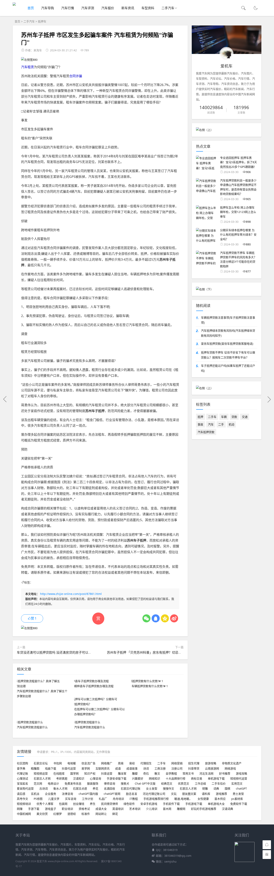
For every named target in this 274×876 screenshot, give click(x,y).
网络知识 (154, 778)
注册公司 (177, 768)
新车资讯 (127, 8)
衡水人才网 (60, 788)
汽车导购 (47, 8)
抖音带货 (193, 768)
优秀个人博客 (45, 804)
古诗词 (43, 788)
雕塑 (135, 773)
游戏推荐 (221, 794)
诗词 (146, 768)
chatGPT (241, 788)
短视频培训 (24, 804)
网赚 (19, 809)
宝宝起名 (22, 783)
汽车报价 (107, 8)
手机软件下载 (171, 804)
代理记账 (22, 773)
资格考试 (84, 809)
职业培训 (67, 809)
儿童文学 (53, 799)
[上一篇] (5, 399)
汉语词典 (227, 809)
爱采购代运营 (25, 788)
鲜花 (115, 814)
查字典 (21, 768)
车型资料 (147, 8)
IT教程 (134, 799)
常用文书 (188, 773)
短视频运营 (41, 773)
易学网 (85, 768)
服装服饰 (92, 783)
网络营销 (177, 763)
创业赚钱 (78, 804)
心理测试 (22, 778)
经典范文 (166, 783)
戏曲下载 (50, 768)
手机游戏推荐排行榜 (156, 799)
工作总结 (200, 783)
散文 (157, 773)
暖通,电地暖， (183, 799)
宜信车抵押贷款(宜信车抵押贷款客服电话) (227, 343)
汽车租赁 (27, 67)
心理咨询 (95, 778)
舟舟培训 (118, 799)
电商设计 (53, 783)
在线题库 (59, 773)
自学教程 (171, 773)
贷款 (234, 417)
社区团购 (22, 763)
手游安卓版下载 (116, 778)
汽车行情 (67, 8)
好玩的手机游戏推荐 (203, 809)
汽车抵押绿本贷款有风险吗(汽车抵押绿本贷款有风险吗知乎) (228, 333)
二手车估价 (219, 783)
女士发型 (151, 788)
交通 (245, 417)
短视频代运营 (238, 778)
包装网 (63, 804)
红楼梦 (57, 814)
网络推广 (106, 763)
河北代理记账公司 (154, 794)
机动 (231, 424)
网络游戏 (230, 768)
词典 (216, 788)
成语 (118, 768)
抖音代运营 (69, 768)
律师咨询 (109, 783)
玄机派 (35, 794)
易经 (132, 763)
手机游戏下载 (193, 804)
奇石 (146, 773)
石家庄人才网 (42, 778)
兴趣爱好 (137, 778)
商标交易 (196, 778)
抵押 (200, 417)
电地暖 (71, 763)
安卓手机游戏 (148, 804)
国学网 (74, 773)
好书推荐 (224, 773)
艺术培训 (134, 809)
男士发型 (238, 794)
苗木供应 (220, 799)
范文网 (38, 783)
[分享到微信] (146, 618)
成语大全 (101, 809)
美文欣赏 (42, 814)
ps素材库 (237, 799)
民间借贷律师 (109, 804)
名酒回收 (109, 788)
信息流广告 (88, 763)
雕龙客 (122, 773)
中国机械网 (24, 814)
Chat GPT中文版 (145, 783)
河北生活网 (206, 773)
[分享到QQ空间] (165, 618)
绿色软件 (129, 804)
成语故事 (132, 768)
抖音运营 (106, 773)
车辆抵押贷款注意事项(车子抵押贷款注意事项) (228, 320)
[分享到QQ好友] (156, 618)
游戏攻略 (241, 773)
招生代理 (193, 763)
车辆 (224, 417)
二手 (221, 424)
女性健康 (203, 799)
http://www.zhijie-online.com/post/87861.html (71, 594)
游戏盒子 (50, 809)
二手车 (212, 417)
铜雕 (205, 788)
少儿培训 (151, 809)
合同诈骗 (75, 76)
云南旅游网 (212, 768)
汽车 (211, 424)
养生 (92, 804)
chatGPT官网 (112, 794)
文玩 (174, 794)
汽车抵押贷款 (206, 432)
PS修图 (38, 799)
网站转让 (101, 814)
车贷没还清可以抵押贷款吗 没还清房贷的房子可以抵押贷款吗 (60, 652)
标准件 (85, 814)
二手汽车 (167, 8)
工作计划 (87, 799)
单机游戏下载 (216, 778)
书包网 (57, 763)
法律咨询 (67, 794)
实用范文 (237, 783)
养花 (95, 788)
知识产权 (89, 773)
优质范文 (183, 783)
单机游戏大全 (216, 804)
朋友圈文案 (189, 794)
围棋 (227, 788)
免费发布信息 (73, 783)
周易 (121, 763)
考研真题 (61, 778)
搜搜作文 (168, 788)
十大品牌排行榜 (175, 778)
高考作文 (22, 799)
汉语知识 (78, 778)
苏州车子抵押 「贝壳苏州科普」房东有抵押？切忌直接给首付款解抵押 (157, 652)
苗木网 (167, 809)
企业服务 (50, 794)
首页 (30, 8)
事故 (200, 424)
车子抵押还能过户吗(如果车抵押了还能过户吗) (228, 368)
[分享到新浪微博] (174, 618)
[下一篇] (269, 399)
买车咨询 (70, 799)
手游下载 (33, 809)
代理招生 (146, 763)
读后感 (21, 794)
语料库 (206, 794)
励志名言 (131, 794)
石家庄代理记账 (130, 788)
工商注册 (160, 768)
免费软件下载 (238, 804)
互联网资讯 (102, 768)
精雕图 (35, 768)
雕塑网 (181, 809)
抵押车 (42, 21)
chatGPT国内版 (88, 794)
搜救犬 (125, 783)
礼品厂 (103, 799)
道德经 (71, 814)
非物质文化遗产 (232, 763)
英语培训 (118, 809)
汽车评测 (87, 8)
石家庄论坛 (41, 763)
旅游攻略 (210, 763)
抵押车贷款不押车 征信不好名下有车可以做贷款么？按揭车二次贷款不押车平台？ (228, 354)
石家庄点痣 (80, 788)
